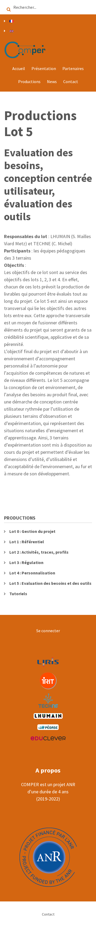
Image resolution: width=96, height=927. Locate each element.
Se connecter (48, 630)
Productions (29, 81)
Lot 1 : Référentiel (26, 541)
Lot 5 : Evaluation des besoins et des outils (50, 583)
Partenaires (73, 68)
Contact (70, 81)
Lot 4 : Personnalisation (32, 572)
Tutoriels (18, 593)
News (52, 81)
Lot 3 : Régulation (26, 562)
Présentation (43, 68)
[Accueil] (25, 49)
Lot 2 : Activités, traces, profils (39, 552)
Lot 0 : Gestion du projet (32, 531)
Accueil (18, 68)
